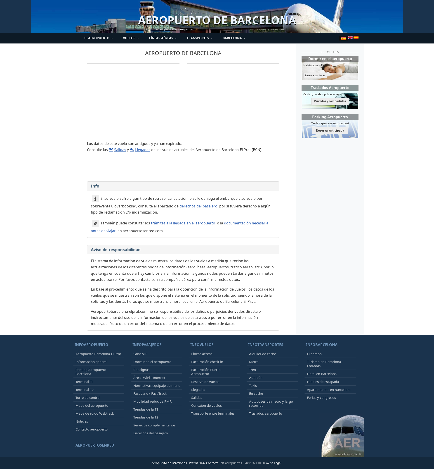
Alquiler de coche (262, 353)
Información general (91, 361)
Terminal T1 (84, 381)
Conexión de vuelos (206, 405)
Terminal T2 (84, 389)
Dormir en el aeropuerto (152, 361)
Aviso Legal (273, 463)
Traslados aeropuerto (265, 413)
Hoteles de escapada (323, 381)
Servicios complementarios (154, 425)
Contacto (212, 463)
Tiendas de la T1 (145, 409)
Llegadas (198, 389)
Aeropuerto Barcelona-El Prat (98, 353)
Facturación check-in (207, 361)
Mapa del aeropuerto (91, 405)
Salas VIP (140, 353)
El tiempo (314, 353)
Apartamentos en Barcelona (328, 389)
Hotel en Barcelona (322, 373)
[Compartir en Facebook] (182, 173)
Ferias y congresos (321, 397)
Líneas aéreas (201, 353)
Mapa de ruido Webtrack (94, 413)
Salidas (196, 397)
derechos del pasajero (198, 206)
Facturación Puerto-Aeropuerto (206, 371)
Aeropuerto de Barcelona (183, 53)
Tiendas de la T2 (145, 417)
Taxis (253, 385)
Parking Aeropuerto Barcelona (90, 371)
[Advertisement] (183, 105)
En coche (256, 393)
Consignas (141, 369)
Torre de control (87, 397)
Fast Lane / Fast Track (150, 393)
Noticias (81, 421)
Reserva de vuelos (205, 381)
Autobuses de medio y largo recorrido (271, 403)
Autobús (255, 377)
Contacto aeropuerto (91, 429)
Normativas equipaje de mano (156, 385)
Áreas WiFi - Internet (149, 377)
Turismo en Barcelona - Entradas (325, 363)
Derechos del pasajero (150, 433)
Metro (254, 361)
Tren (252, 369)
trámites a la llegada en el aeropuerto (183, 223)
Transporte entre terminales (212, 413)
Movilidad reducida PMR (152, 401)
